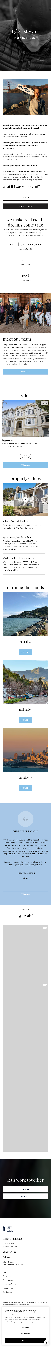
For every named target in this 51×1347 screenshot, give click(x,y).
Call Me (25, 198)
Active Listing (8, 1276)
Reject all (25, 1327)
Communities (8, 1280)
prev (22, 456)
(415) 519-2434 (8, 1244)
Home (5, 1272)
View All (25, 465)
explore (25, 652)
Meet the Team (9, 1284)
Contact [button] (25, 1196)
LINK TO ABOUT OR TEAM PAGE (25, 290)
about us (25, 372)
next (28, 456)
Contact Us (7, 1292)
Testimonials (8, 1288)
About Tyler (25, 206)
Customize (25, 1334)
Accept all (25, 1340)
